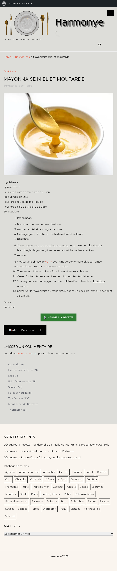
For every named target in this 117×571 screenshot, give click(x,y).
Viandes (75, 508)
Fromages (11, 486)
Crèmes (49, 479)
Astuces (63, 472)
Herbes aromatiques (23, 370)
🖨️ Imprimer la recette (58, 317)
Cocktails (16, 364)
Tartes (35, 508)
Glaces (84, 486)
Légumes (97, 486)
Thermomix (17, 409)
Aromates (49, 472)
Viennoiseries (92, 508)
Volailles (10, 516)
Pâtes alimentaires (16, 501)
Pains (34, 494)
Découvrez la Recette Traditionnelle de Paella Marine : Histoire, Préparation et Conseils (56, 444)
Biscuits (77, 472)
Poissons (52, 501)
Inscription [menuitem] (27, 3)
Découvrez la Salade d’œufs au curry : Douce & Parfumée (39, 451)
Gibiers (71, 486)
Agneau (10, 472)
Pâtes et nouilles (20, 392)
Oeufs (23, 494)
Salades (104, 501)
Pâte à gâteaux (50, 494)
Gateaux (58, 486)
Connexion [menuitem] (14, 3)
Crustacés (77, 479)
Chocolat (20, 479)
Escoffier (92, 479)
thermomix (49, 508)
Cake (8, 479)
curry (48, 261)
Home (7, 57)
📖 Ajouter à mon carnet (25, 330)
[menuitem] (4, 3)
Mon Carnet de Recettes (23, 404)
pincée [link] (37, 261)
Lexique (13, 375)
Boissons (102, 472)
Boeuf (89, 472)
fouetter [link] (98, 281)
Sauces (15, 387)
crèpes (62, 479)
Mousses (10, 494)
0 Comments (25, 86)
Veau (63, 508)
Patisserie (37, 501)
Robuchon (77, 501)
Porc (64, 501)
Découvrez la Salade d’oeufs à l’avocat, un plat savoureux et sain (43, 457)
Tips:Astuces (22, 57)
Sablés (92, 501)
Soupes (22, 508)
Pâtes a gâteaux (84, 494)
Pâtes (67, 494)
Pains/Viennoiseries (22, 381)
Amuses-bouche (29, 472)
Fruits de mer (40, 486)
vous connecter (27, 353)
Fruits (24, 486)
